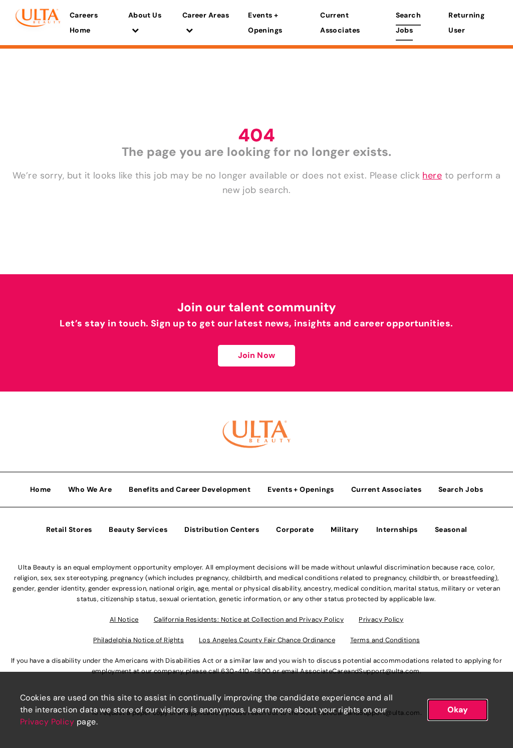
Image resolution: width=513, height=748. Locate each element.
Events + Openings (265, 23)
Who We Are (90, 489)
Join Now (256, 355)
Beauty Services (138, 529)
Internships (397, 529)
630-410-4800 (246, 671)
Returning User (466, 23)
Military (345, 529)
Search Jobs (408, 23)
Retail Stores (69, 529)
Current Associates (340, 23)
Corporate (295, 529)
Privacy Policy (47, 721)
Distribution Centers (221, 529)
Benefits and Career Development (189, 489)
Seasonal (451, 529)
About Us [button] (145, 15)
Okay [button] (457, 709)
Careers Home (84, 23)
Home (40, 489)
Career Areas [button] (205, 15)
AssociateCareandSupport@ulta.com (359, 671)
